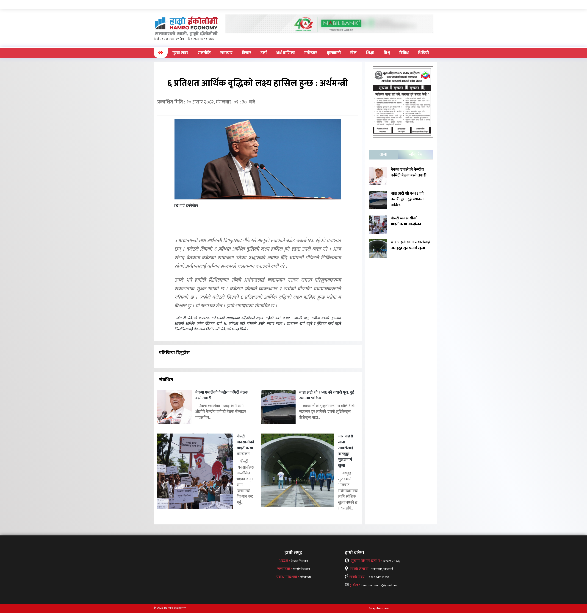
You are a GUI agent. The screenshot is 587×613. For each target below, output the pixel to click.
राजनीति (204, 53)
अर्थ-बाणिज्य (285, 53)
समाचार (226, 53)
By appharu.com (379, 608)
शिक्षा (370, 53)
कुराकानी (334, 53)
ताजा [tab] (383, 154)
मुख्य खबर (180, 53)
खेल (353, 53)
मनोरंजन (310, 53)
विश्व (387, 53)
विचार (246, 53)
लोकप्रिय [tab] (415, 154)
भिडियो (423, 53)
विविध (404, 53)
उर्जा (263, 53)
